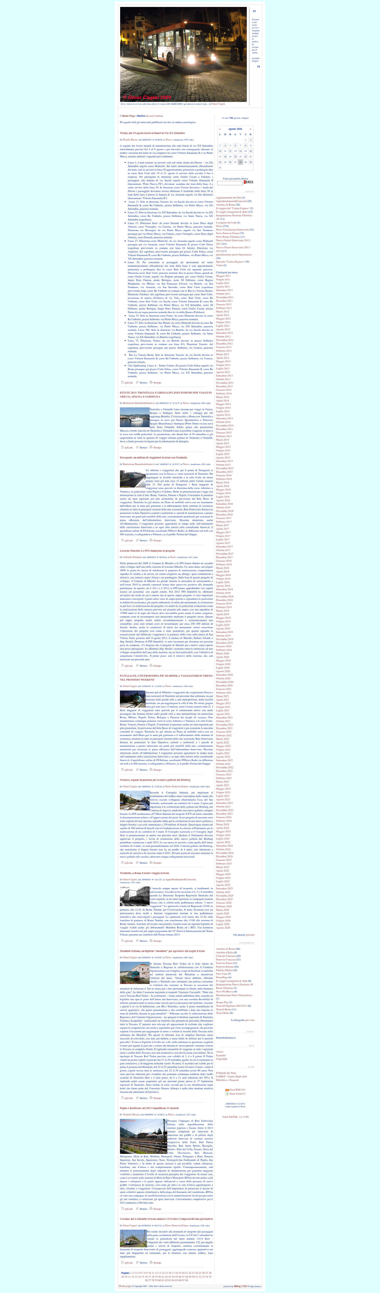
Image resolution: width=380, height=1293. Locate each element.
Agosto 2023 (223, 799)
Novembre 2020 (225, 682)
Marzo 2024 (222, 824)
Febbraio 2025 (224, 863)
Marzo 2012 (222, 311)
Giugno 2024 (223, 835)
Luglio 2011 (223, 283)
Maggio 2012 (223, 318)
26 (203, 1273)
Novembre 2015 (225, 468)
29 (122, 1276)
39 (156, 1276)
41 (163, 1276)
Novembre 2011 (225, 297)
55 (210, 1276)
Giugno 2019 (223, 621)
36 (146, 1276)
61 (163, 1280)
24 (196, 1273)
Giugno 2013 (223, 365)
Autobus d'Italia (224, 952)
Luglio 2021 (223, 710)
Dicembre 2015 (224, 471)
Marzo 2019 (222, 610)
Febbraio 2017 (224, 521)
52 (200, 1276)
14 (163, 1273)
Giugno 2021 (223, 707)
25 (200, 1273)
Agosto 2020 (223, 671)
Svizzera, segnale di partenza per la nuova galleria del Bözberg (155, 780)
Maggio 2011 (223, 276)
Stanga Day (222, 1002)
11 (153, 1273)
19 (180, 1273)
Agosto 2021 (223, 714)
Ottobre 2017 (223, 550)
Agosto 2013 (223, 372)
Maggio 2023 (223, 788)
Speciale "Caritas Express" (230, 261)
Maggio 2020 (223, 660)
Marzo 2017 (222, 525)
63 (169, 1280)
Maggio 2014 (223, 404)
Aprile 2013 (222, 358)
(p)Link (128, 382)
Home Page (128, 116)
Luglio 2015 (223, 454)
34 (139, 1276)
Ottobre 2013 (223, 379)
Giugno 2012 (223, 322)
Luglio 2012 (223, 325)
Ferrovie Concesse (226, 959)
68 (186, 1280)
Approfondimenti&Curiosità (180, 879)
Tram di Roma (223, 1009)
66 (180, 1280)
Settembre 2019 (224, 632)
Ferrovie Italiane (225, 966)
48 (186, 1276)
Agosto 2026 (223, 927)
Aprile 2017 (222, 528)
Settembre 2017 (224, 546)
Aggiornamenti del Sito (228, 197)
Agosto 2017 (223, 543)
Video (219, 265)
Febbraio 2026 (224, 906)
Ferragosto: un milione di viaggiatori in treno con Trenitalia (153, 457)
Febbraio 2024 (224, 820)
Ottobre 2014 (223, 422)
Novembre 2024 (225, 853)
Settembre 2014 (224, 418)
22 (190, 1273)
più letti (250, 934)
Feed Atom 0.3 (237, 1093)
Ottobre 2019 (223, 635)
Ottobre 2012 (223, 336)
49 (190, 1276)
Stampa (157, 382)
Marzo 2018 (222, 568)
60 (159, 1280)
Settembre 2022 (224, 760)
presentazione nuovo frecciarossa (234, 254)
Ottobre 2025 (223, 892)
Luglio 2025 (223, 881)
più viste (250, 1020)
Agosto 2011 (223, 286)
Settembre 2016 (224, 504)
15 (166, 1273)
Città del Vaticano (226, 956)
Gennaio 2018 (224, 561)
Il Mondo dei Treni (226, 1073)
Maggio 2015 (223, 447)
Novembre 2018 (225, 596)
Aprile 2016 (222, 486)
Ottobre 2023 (223, 806)
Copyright (221, 1059)
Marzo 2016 (222, 482)
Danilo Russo (130, 139)
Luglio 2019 (223, 625)
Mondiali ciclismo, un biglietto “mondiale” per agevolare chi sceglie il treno (162, 951)
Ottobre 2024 (223, 849)
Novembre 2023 (225, 810)
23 (193, 1273)
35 (143, 1276)
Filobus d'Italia (224, 970)
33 (136, 1276)
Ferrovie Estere (224, 963)
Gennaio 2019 (224, 603)
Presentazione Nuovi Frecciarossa (234, 995)
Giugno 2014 (223, 407)
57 (149, 1280)
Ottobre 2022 (223, 764)
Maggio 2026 (223, 917)
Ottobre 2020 (223, 678)
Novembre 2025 (225, 895)
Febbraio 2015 (224, 436)
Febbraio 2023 (224, 778)
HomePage (222, 977)
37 (149, 1276)
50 (193, 1276)
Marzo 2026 (222, 910)
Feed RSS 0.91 (237, 1089)
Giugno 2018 (223, 578)
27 (206, 1273)
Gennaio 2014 (224, 390)
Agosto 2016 (223, 500)
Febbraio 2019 (224, 607)
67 (183, 1280)
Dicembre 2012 (224, 343)
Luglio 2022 (223, 753)
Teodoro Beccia (131, 1114)
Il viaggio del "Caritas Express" (233, 208)
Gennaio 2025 (224, 860)
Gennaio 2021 (224, 689)
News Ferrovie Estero (176, 786)
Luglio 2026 (223, 924)
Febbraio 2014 (224, 393)
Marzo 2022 (222, 739)
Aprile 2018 (222, 571)
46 (180, 1276)
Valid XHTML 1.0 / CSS (235, 1116)
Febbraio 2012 (224, 308)
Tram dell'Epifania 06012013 (231, 1005)
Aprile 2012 (222, 315)
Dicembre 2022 (224, 771)
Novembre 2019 (225, 639)
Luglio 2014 (223, 411)
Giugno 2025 (223, 877)
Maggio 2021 (223, 703)
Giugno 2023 (223, 792)
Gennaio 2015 (224, 432)
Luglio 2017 (223, 539)
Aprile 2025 (222, 870)
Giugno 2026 (223, 920)
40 (159, 1276)
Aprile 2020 (222, 657)
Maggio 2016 (223, 489)
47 (183, 1276)
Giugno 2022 (223, 749)
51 (196, 1276)
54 (206, 1276)
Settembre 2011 (224, 290)
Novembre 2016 (225, 511)
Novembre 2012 (225, 340)
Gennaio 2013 (224, 347)
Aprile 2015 (222, 443)
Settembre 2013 (224, 375)
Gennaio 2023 (224, 774)
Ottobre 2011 (223, 293)
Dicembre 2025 (224, 899)
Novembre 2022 (225, 767)
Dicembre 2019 (224, 642)
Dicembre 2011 (224, 301)
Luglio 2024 (223, 838)
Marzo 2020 (222, 653)
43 (169, 1276)
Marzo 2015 (222, 439)
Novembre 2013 (225, 382)
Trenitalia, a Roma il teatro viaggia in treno (144, 873)
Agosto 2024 (223, 842)
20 (183, 1273)
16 (169, 1273)
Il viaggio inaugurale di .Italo (232, 211)
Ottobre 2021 (223, 721)
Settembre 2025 (224, 888)
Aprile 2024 (222, 828)
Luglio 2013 (223, 368)
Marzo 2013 (222, 354)
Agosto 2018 (223, 585)
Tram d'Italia (222, 1013)
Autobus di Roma (225, 204)
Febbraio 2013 (224, 350)
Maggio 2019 (223, 617)
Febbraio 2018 (224, 564)
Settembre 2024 (224, 845)
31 (129, 1276)
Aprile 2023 (222, 785)
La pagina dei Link (226, 222)
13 (159, 1273)
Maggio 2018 (223, 575)
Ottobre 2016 (223, 507)
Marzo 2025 (222, 867)
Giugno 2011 (223, 279)
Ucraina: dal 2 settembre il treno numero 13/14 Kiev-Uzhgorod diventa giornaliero (166, 1219)
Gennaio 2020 (224, 646)
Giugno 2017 (223, 536)
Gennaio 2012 (224, 304)
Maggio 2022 (223, 746)
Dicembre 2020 (224, 685)
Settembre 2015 (224, 461)
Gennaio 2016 (224, 475)
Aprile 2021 (222, 699)
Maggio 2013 (223, 361)
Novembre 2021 (225, 724)
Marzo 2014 (222, 397)
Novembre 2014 (225, 425)
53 (203, 1276)
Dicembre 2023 (224, 813)
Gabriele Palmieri (132, 557)
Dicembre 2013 (224, 386)
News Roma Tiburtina (228, 236)
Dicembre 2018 (224, 600)
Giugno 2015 (223, 450)
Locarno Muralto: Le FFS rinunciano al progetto (147, 551)
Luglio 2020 (223, 667)
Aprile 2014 (222, 400)
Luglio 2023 (223, 796)
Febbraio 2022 (224, 735)
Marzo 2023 (222, 781)
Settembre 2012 (224, 333)
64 (173, 1280)
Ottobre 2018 (223, 593)
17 (173, 1273)
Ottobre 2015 (223, 464)
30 (126, 1276)
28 (210, 1273)
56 (146, 1280)
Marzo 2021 (222, 696)
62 (166, 1280)
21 (186, 1273)
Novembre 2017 (225, 553)
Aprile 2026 (222, 913)
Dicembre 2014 (224, 429)
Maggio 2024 (223, 831)
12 (156, 1273)
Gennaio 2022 (224, 731)
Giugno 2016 (223, 493)
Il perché (220, 1055)
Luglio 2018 (223, 582)
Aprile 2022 (222, 742)
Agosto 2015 (223, 457)
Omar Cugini (218, 103)
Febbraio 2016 (224, 479)
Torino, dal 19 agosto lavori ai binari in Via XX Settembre (152, 133)
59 (156, 1280)
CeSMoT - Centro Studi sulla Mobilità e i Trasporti (231, 1078)
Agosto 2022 (223, 756)
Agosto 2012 (223, 329)
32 (132, 1276)
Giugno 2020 (223, 664)
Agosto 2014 (223, 414)
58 (153, 1280)
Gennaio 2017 (224, 518)
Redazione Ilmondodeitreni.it (139, 403)
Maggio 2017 (223, 532)
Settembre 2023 (224, 803)
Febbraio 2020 (224, 650)
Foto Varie (221, 973)
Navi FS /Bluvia (225, 991)
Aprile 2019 (222, 614)
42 (166, 1276)
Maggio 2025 (223, 874)
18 (176, 1273)
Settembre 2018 (224, 589)
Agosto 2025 (223, 885)
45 (176, 1276)
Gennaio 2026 (224, 902)
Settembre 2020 (224, 674)
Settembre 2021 (224, 717)
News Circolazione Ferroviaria (232, 229)
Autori (219, 1051)
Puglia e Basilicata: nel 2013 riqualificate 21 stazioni (149, 1108)
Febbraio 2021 (224, 692)
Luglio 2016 (223, 496)
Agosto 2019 (223, 628)
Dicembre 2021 (224, 728)
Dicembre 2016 (224, 514)
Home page (125, 1286)
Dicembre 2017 (224, 557)
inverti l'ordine (154, 116)
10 (149, 1273)
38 (153, 1276)
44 (173, 1276)
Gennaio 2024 (224, 817)
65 (176, 1280)
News (169, 139)
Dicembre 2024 (224, 856)
